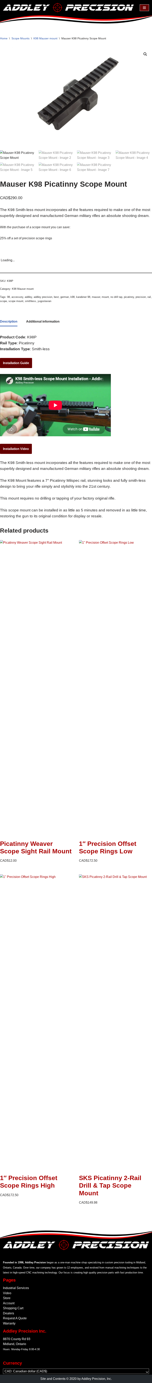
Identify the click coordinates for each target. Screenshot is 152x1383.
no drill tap (116, 296)
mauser (96, 296)
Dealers (8, 1313)
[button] (145, 54)
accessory (17, 296)
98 (8, 296)
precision (141, 296)
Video (7, 1293)
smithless (30, 301)
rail (149, 296)
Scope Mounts (20, 38)
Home (4, 38)
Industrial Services (16, 1288)
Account (8, 1303)
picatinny (129, 296)
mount (105, 296)
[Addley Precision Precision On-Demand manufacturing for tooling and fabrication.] (68, 7)
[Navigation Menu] (144, 7)
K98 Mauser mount (45, 38)
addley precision (43, 296)
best (56, 296)
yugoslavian (44, 301)
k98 (72, 296)
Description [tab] (8, 321)
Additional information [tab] (43, 321)
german (64, 296)
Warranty (9, 1323)
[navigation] (76, 1371)
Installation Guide (16, 363)
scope (3, 301)
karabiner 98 (83, 296)
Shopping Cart (13, 1308)
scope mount (16, 301)
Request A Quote (15, 1318)
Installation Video (16, 449)
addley (28, 296)
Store (6, 1298)
